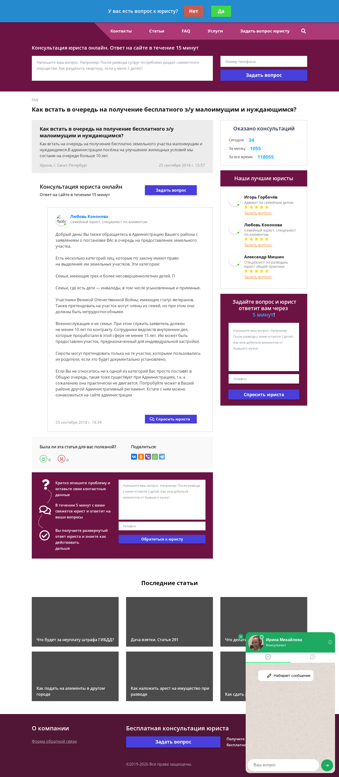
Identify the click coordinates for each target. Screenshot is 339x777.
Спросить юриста (173, 419)
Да (221, 11)
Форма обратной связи (54, 741)
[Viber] (148, 457)
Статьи (156, 31)
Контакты (121, 31)
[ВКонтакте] (134, 457)
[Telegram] (162, 457)
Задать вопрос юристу (265, 31)
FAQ (186, 31)
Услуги (215, 31)
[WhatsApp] (155, 457)
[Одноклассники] (141, 457)
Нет (193, 11)
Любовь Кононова (89, 216)
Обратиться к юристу (162, 539)
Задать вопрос (264, 75)
